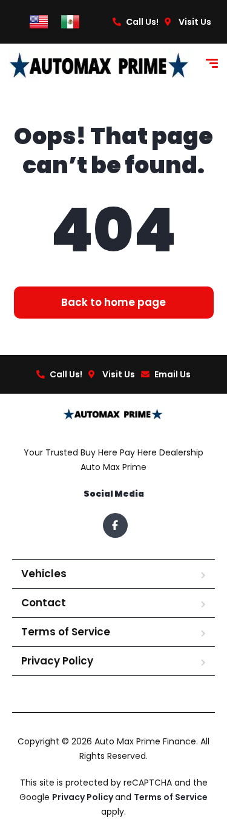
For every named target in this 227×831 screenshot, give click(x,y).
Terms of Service (65, 631)
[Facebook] (115, 525)
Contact (43, 602)
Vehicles (44, 573)
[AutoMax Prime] (100, 65)
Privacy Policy (57, 661)
